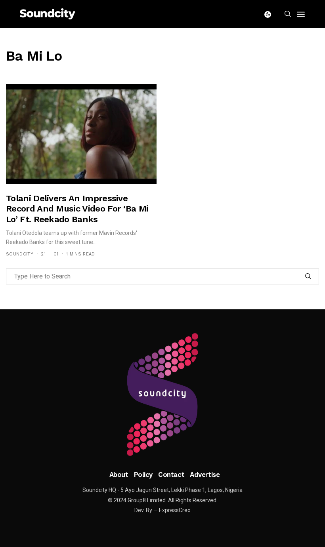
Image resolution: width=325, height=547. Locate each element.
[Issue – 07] (162, 394)
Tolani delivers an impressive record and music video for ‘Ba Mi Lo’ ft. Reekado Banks (77, 208)
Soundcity (19, 254)
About (118, 474)
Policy (143, 474)
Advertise (205, 474)
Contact (171, 474)
